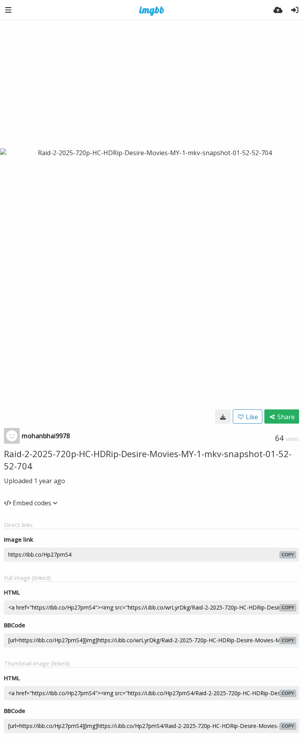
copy (288, 554)
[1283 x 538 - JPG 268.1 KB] (223, 416)
